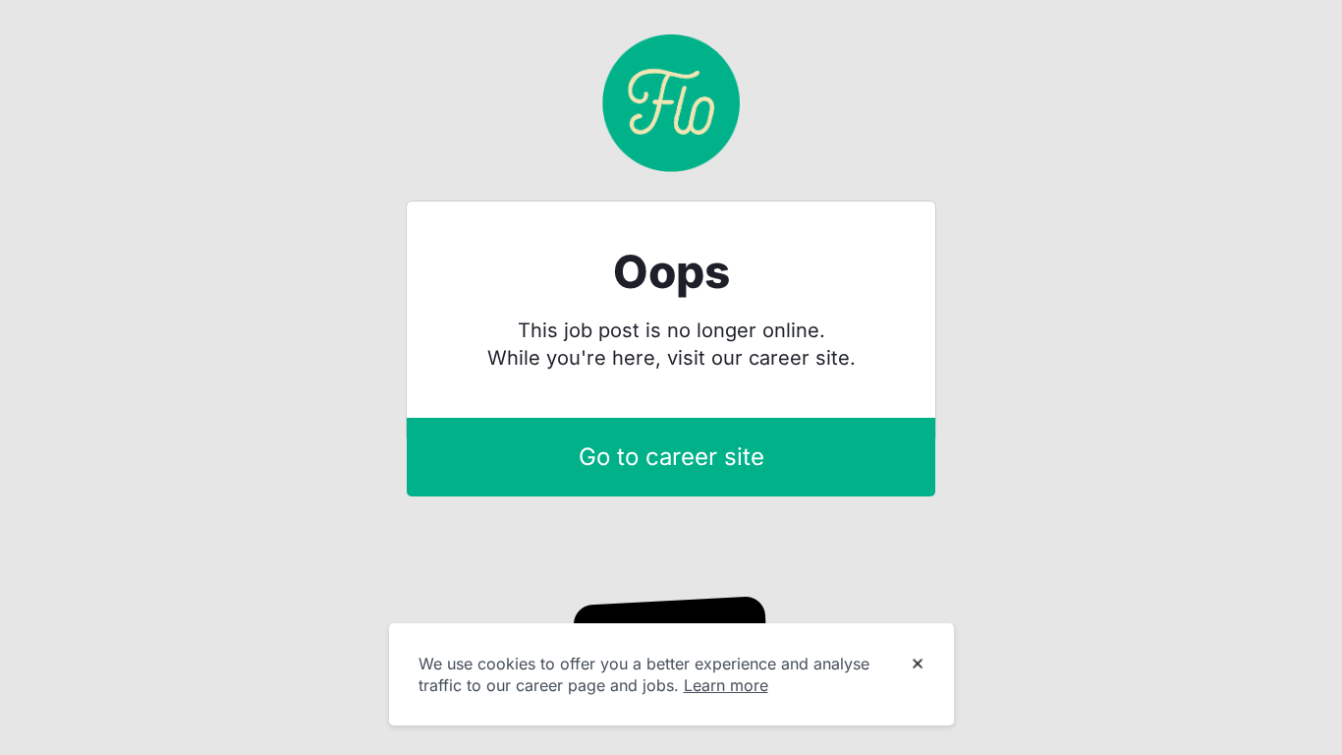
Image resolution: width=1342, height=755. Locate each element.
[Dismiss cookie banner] (917, 664)
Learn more (726, 685)
